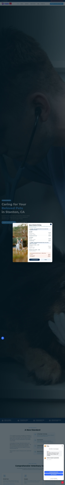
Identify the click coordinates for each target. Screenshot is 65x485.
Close (46, 259)
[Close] (51, 224)
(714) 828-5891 (35, 259)
